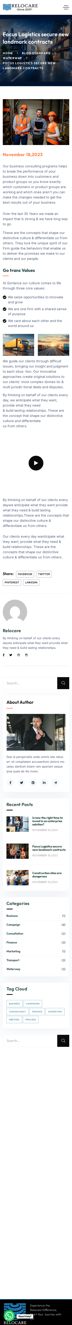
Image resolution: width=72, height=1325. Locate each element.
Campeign (36, 925)
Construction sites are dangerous (47, 874)
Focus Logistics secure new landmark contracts (49, 848)
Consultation (36, 934)
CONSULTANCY (17, 1011)
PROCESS (30, 1019)
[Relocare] (20, 7)
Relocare (12, 630)
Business (36, 916)
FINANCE (37, 1011)
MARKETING (55, 1011)
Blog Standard (36, 53)
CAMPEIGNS (33, 1003)
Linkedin (31, 582)
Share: (8, 573)
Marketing (36, 951)
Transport (36, 960)
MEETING (14, 1019)
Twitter (44, 574)
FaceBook (25, 574)
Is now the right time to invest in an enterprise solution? (47, 821)
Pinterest (12, 582)
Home (8, 53)
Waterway (12, 58)
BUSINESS (14, 1003)
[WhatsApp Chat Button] (9, 1315)
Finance (36, 942)
